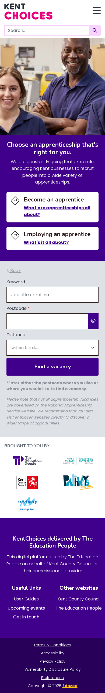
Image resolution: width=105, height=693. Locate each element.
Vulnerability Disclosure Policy (52, 669)
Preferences (52, 677)
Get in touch (26, 617)
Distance (15, 335)
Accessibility (52, 653)
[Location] (93, 321)
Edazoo (70, 685)
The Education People (79, 608)
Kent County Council (78, 599)
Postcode (18, 308)
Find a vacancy (52, 366)
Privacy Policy (52, 661)
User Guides (26, 599)
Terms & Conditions (52, 645)
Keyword (15, 282)
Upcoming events (26, 608)
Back (15, 270)
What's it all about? (46, 242)
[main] (52, 237)
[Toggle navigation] (97, 10)
